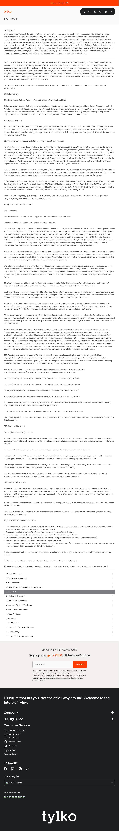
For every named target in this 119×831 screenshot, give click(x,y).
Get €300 (80, 664)
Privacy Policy (77, 678)
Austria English (15, 783)
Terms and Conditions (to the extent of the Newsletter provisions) (51, 678)
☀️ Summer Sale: (59, 3)
